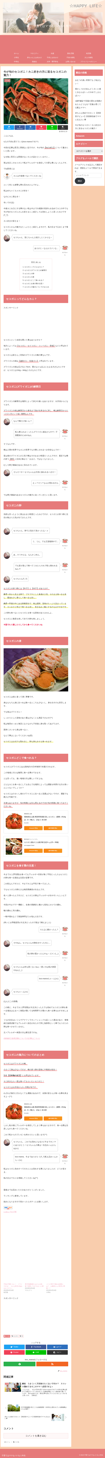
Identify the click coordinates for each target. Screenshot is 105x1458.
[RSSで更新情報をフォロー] (52, 1364)
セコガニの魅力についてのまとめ (36, 287)
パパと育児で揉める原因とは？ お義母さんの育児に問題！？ (55, 1286)
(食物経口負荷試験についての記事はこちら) (22, 1038)
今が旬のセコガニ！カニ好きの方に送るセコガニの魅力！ (88, 126)
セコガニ (15, 1336)
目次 (33, 262)
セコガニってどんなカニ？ (34, 267)
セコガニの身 (29, 277)
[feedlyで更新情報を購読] (19, 1364)
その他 (8, 1336)
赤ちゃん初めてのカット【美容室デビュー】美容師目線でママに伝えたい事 (88, 116)
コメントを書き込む (35, 1435)
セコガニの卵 (29, 273)
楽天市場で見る (53, 828)
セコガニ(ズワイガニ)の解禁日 (35, 270)
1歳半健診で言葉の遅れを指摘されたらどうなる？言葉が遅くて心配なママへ (88, 104)
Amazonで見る (33, 828)
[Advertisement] (36, 323)
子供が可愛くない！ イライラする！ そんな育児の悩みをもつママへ (13, 1286)
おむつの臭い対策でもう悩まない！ (88, 81)
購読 (80, 181)
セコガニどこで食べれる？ (34, 280)
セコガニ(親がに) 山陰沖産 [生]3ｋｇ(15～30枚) (41, 842)
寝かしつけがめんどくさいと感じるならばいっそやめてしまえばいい (88, 92)
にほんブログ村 (10, 1212)
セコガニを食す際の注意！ (34, 283)
